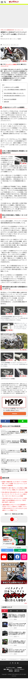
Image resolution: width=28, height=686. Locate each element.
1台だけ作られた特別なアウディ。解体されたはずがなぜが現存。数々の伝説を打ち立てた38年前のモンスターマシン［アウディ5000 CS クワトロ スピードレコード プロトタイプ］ (17, 633)
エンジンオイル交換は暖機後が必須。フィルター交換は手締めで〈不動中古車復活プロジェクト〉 (10, 433)
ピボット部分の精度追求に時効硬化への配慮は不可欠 (14, 90)
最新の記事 (5, 101)
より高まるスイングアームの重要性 (10, 87)
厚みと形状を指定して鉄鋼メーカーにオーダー (13, 93)
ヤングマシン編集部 (12, 619)
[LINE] (22, 421)
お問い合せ (16, 671)
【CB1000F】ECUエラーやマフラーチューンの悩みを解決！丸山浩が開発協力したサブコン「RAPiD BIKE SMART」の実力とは (14, 500)
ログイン (7, 550)
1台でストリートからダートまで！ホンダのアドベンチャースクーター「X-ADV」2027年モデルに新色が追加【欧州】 (17, 650)
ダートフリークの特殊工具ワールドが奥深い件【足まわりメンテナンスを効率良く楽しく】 (10, 452)
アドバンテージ (6, 45)
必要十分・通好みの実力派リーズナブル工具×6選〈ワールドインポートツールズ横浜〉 (10, 461)
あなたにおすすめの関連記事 (9, 99)
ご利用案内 (19, 667)
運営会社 (11, 671)
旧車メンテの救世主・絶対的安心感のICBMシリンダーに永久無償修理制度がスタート (10, 442)
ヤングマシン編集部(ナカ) (13, 636)
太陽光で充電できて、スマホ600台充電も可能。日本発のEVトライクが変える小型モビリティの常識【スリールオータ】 (16, 616)
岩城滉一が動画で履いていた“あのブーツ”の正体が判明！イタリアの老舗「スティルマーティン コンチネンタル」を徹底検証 (14, 483)
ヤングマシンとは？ (10, 667)
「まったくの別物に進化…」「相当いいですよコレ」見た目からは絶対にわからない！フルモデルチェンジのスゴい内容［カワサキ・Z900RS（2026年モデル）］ (17, 642)
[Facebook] (5, 421)
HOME (4, 659)
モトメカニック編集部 (16, 39)
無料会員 (20, 550)
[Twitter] (14, 421)
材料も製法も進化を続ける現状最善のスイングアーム (14, 96)
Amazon (14, 413)
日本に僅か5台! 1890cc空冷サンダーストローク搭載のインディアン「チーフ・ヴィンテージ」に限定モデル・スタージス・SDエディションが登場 (14, 494)
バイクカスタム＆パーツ (13, 659)
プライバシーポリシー (19, 669)
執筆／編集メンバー (8, 669)
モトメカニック (14, 45)
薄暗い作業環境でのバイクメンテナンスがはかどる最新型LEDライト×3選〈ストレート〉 (10, 471)
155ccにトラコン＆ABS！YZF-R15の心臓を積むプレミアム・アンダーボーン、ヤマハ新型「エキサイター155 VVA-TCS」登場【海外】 (17, 624)
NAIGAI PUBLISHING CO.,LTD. (15, 674)
